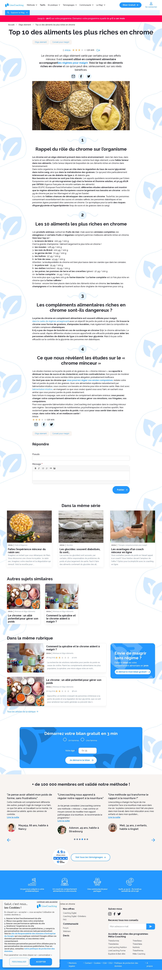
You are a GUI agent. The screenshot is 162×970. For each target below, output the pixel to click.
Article (68, 50)
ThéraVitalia (137, 944)
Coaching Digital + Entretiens (74, 916)
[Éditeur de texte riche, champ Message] (81, 476)
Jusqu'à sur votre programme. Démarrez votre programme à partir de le (81, 18)
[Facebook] (114, 913)
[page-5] (87, 839)
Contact (88, 963)
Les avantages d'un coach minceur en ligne (127, 551)
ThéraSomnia (113, 941)
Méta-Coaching (139, 954)
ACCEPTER (41, 962)
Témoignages (68, 5)
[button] (35, 468)
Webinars (67, 931)
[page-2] (79, 839)
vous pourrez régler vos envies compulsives (90, 380)
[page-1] (77, 839)
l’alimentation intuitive (42, 389)
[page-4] (85, 839)
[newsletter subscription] (150, 926)
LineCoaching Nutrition (117, 947)
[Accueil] (15, 5)
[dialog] (31, 933)
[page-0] (74, 839)
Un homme (73, 740)
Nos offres (68, 908)
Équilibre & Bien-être (116, 954)
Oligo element (25, 25)
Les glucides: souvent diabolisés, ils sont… (80, 551)
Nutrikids (136, 947)
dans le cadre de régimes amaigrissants (51, 321)
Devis (66, 935)
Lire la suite (25, 821)
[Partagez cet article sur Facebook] (81, 76)
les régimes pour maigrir (73, 62)
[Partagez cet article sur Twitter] (89, 76)
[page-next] (153, 840)
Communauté (85, 5)
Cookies (97, 963)
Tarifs (42, 5)
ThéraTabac (137, 941)
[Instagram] (110, 914)
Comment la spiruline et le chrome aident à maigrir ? (61, 618)
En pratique (53, 5)
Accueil (11, 25)
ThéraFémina (138, 951)
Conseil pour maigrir (60, 42)
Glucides (69, 545)
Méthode (31, 5)
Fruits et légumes (21, 545)
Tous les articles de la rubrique (21, 711)
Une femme (91, 740)
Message (36, 464)
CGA (104, 963)
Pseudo (36, 454)
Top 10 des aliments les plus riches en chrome (55, 25)
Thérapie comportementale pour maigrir (132, 545)
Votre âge (70, 750)
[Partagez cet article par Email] (73, 76)
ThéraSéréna (113, 944)
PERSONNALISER (19, 962)
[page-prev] (9, 840)
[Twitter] (119, 914)
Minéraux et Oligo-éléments (25, 611)
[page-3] (82, 839)
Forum (65, 928)
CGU (110, 963)
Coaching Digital (69, 913)
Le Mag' (99, 5)
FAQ (64, 920)
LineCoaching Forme (116, 951)
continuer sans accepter (47, 902)
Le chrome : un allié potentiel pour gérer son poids (23, 618)
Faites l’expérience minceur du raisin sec (27, 551)
